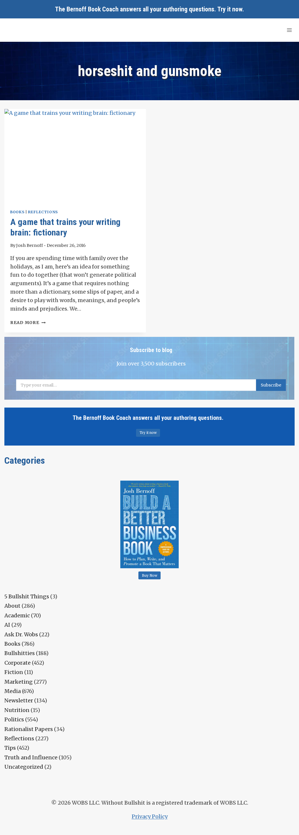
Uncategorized (23, 766)
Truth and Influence (31, 757)
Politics (14, 719)
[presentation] (75, 156)
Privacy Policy (150, 816)
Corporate (17, 662)
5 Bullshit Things (26, 596)
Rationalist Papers (28, 729)
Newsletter (18, 700)
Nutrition (16, 710)
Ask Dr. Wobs (21, 634)
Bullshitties (19, 653)
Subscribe (271, 385)
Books (17, 212)
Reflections (43, 212)
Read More (28, 322)
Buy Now (149, 576)
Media (12, 691)
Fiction (13, 672)
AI (7, 624)
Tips (10, 747)
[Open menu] (289, 29)
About (12, 605)
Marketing (18, 681)
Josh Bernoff (29, 245)
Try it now (229, 9)
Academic (17, 615)
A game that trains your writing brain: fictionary (65, 227)
